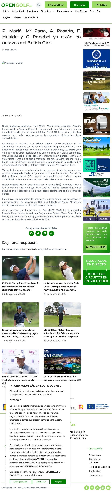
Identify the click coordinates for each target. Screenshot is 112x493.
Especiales (63, 11)
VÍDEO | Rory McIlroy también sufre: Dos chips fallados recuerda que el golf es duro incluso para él (61, 333)
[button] (39, 5)
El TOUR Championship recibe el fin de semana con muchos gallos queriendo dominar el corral (20, 286)
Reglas (6, 17)
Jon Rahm (81, 11)
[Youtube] (108, 487)
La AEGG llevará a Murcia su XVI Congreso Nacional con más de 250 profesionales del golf (62, 380)
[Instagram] (92, 487)
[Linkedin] (102, 487)
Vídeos (17, 17)
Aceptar (58, 481)
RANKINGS (101, 4)
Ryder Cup (95, 11)
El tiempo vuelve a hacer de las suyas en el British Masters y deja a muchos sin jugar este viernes (20, 333)
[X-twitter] (97, 487)
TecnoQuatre (40, 488)
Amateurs (32, 11)
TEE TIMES (79, 4)
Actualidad (18, 11)
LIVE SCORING (56, 4)
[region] (38, 434)
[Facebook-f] (86, 487)
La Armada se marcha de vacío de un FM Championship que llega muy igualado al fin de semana (61, 286)
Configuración (20, 481)
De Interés (29, 17)
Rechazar (41, 481)
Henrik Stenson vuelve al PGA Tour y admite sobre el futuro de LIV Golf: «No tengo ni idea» (20, 380)
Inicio (6, 11)
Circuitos (46, 11)
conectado (31, 249)
